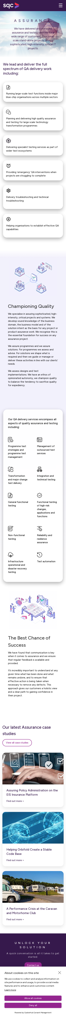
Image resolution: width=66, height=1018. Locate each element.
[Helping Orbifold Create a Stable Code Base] (33, 828)
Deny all (33, 1005)
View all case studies (17, 742)
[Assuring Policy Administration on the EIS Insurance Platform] (33, 768)
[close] (59, 972)
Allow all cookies (33, 998)
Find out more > (15, 801)
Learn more (10, 990)
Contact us (33, 965)
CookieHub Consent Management (37, 1013)
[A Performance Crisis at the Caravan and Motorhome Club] (33, 887)
